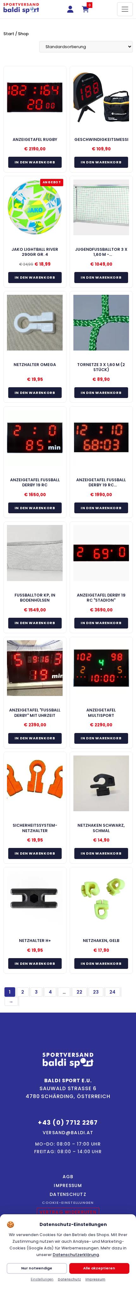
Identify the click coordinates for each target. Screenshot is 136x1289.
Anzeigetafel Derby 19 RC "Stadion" (101, 597)
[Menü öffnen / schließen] (125, 9)
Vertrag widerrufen (68, 1212)
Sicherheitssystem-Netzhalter (35, 828)
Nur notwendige (36, 1268)
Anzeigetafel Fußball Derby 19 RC (35, 482)
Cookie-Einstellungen (68, 1202)
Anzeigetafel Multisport (101, 712)
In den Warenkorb (35, 162)
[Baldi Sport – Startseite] (21, 8)
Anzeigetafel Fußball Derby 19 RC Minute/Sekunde (101, 485)
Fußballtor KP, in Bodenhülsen (35, 597)
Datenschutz (68, 1194)
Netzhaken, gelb (101, 940)
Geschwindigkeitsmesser (103, 139)
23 (96, 992)
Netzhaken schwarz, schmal (101, 828)
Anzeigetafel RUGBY (35, 139)
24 (112, 992)
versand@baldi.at (68, 1132)
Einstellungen (42, 1279)
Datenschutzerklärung (76, 1254)
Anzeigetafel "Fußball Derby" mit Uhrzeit (34, 712)
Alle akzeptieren (99, 1268)
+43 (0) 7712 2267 (68, 1122)
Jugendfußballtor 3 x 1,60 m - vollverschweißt (101, 254)
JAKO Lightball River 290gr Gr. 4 (34, 252)
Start (8, 33)
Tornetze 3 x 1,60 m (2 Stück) (101, 367)
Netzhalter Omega (35, 364)
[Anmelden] (70, 9)
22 (79, 992)
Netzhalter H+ (35, 940)
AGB (68, 1176)
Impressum (68, 1185)
